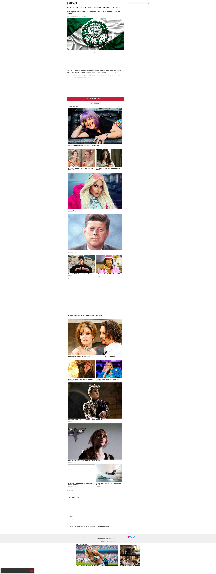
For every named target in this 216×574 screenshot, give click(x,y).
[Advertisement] (95, 61)
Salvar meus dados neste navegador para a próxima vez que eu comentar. (89, 526)
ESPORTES (90, 7)
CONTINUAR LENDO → (95, 99)
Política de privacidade (82, 537)
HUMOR (112, 7)
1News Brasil (84, 16)
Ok (31, 571)
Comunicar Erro (94, 103)
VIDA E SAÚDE (83, 7)
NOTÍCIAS (69, 7)
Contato (75, 537)
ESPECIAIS (118, 7)
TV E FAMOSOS (75, 7)
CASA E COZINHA (97, 7)
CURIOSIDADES (106, 7)
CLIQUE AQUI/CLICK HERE (110, 538)
